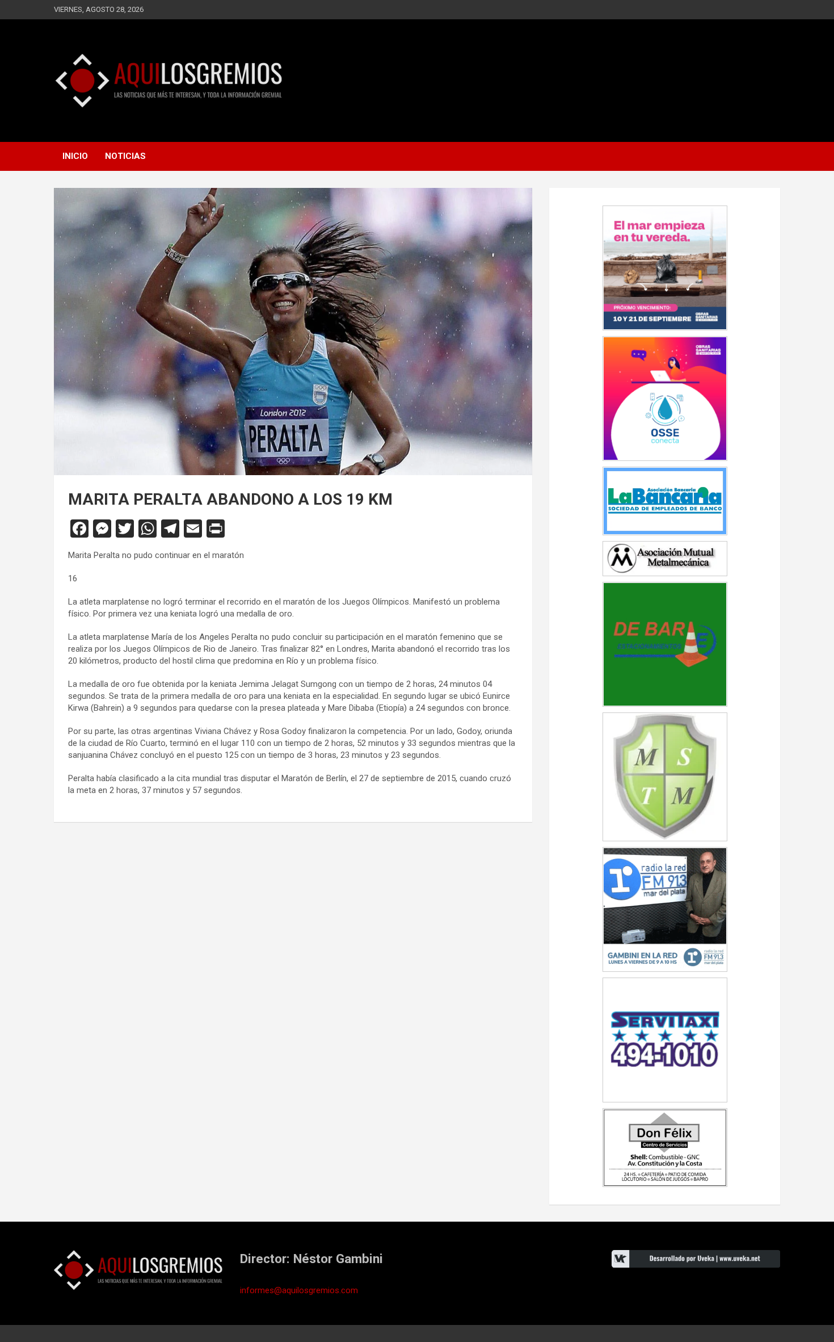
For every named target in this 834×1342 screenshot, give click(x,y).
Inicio (75, 156)
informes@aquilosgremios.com (299, 1290)
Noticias (125, 156)
